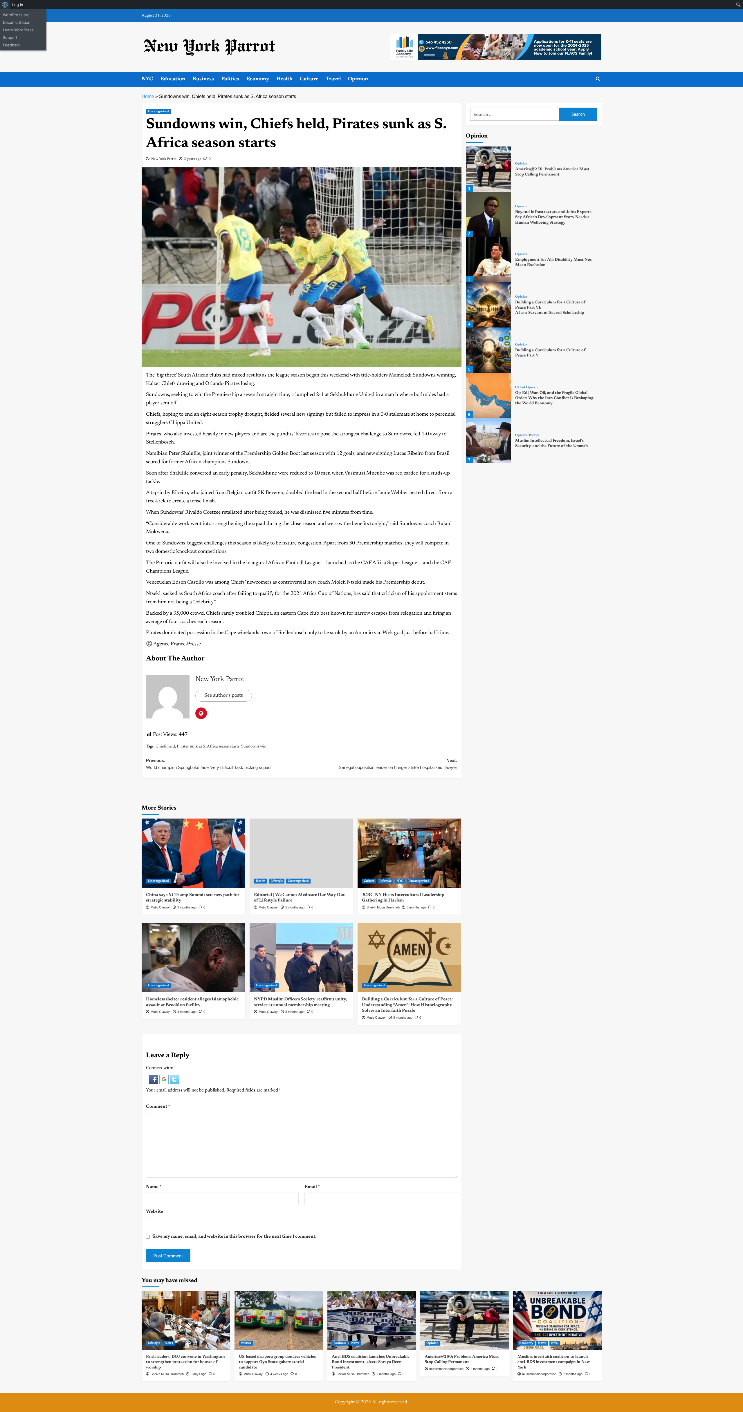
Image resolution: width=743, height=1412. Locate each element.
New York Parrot (163, 159)
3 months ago (186, 907)
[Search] (598, 79)
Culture (309, 79)
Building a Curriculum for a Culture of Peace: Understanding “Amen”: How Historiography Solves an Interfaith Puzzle (407, 1005)
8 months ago (186, 1011)
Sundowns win (253, 747)
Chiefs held (165, 747)
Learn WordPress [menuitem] (18, 30)
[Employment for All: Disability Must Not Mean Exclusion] (488, 259)
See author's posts (223, 695)
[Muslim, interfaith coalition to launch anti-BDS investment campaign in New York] (557, 1320)
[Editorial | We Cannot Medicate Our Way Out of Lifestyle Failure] (301, 853)
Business (203, 79)
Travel (333, 79)
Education (172, 79)
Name (153, 1187)
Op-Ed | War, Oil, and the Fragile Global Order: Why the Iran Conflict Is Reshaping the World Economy (554, 398)
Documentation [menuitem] (16, 22)
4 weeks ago (279, 1374)
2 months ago (386, 1374)
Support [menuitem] (10, 37)
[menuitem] (5, 4)
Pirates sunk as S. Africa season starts (208, 747)
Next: (398, 764)
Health (284, 79)
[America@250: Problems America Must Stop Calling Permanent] (488, 169)
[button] (154, 1079)
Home (148, 96)
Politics (230, 79)
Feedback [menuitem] (11, 45)
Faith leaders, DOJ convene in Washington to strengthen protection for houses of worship (185, 1362)
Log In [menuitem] (17, 4)
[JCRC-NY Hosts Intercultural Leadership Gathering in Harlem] (409, 853)
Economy (257, 79)
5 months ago (294, 907)
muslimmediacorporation (446, 1369)
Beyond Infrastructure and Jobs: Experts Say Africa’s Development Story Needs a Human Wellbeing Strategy (553, 217)
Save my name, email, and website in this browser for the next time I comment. (234, 1236)
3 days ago (198, 1374)
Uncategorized (158, 111)
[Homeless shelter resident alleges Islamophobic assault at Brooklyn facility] (193, 957)
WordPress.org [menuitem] (16, 14)
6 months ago (416, 907)
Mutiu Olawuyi (160, 907)
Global (520, 387)
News (169, 1343)
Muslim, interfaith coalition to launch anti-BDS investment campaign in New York (553, 1362)
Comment (158, 1106)
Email (312, 1187)
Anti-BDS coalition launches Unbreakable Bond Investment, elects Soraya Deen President (371, 1362)
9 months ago (402, 1017)
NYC (147, 79)
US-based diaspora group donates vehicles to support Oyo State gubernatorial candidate (277, 1362)
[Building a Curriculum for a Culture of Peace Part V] (488, 350)
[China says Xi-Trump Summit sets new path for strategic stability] (193, 853)
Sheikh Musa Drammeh (383, 907)
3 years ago (192, 159)
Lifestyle (276, 881)
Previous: (208, 764)
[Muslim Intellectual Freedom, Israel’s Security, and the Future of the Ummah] (488, 440)
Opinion (358, 79)
